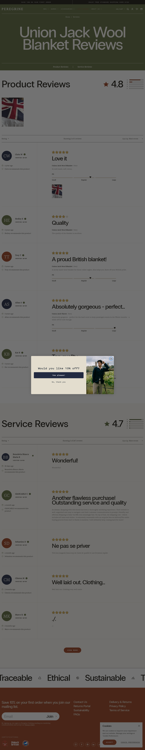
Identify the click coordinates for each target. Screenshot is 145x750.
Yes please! (58, 375)
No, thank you (59, 382)
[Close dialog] (111, 359)
